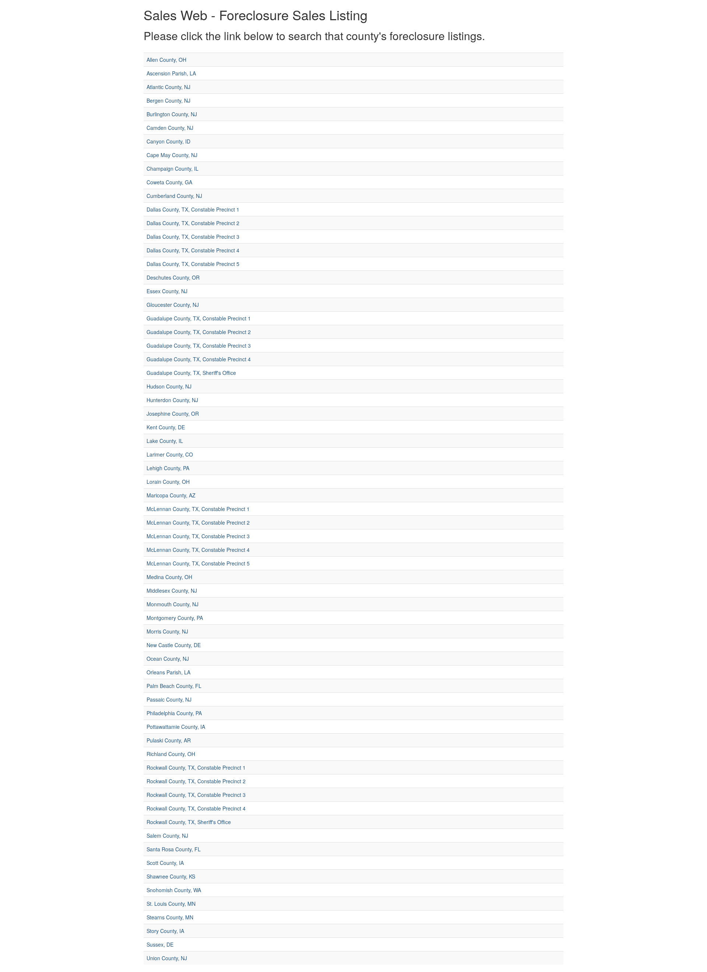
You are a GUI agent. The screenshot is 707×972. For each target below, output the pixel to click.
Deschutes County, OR (173, 277)
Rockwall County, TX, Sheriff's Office (189, 822)
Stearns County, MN (170, 917)
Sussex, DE (160, 944)
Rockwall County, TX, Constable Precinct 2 (196, 781)
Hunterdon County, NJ (172, 400)
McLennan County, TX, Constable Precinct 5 (198, 563)
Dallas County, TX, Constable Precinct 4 (193, 250)
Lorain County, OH (168, 481)
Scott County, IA (165, 862)
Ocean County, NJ (168, 658)
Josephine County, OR (173, 413)
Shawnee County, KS (171, 876)
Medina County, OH (169, 577)
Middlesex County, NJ (172, 590)
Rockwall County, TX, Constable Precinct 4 (196, 808)
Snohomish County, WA (174, 890)
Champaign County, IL (172, 168)
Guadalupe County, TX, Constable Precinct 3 (199, 345)
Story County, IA (165, 930)
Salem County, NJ (167, 835)
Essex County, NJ (167, 291)
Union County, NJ (167, 958)
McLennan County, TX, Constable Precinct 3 (198, 536)
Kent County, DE (166, 427)
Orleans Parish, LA (168, 672)
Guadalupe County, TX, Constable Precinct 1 (199, 318)
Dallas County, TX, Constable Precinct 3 (193, 236)
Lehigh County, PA (168, 468)
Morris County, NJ (167, 631)
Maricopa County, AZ (171, 495)
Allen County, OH (166, 59)
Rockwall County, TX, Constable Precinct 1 (196, 767)
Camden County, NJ (170, 127)
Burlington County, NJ (172, 114)
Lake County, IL (165, 440)
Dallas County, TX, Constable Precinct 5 (193, 263)
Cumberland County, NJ (174, 195)
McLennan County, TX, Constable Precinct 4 (198, 549)
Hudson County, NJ (169, 386)
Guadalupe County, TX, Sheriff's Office (191, 372)
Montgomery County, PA (175, 617)
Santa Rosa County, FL (174, 849)
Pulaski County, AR (169, 740)
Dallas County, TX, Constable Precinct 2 (193, 223)
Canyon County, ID (168, 141)
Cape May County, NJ (172, 155)
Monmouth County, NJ (172, 604)
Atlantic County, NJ (168, 87)
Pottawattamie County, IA (176, 726)
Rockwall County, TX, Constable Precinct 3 (196, 794)
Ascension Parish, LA (171, 73)
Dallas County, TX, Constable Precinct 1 (193, 209)
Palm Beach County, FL (174, 685)
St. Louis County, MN (171, 903)
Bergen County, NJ (168, 100)
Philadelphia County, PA (174, 713)
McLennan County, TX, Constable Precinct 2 (198, 522)
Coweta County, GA (169, 182)
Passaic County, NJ (169, 699)
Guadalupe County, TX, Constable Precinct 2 (199, 332)
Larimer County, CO (170, 454)
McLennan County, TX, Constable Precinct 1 (198, 508)
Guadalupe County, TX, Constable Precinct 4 (199, 359)
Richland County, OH (171, 754)
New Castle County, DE (174, 645)
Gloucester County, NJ (173, 304)
